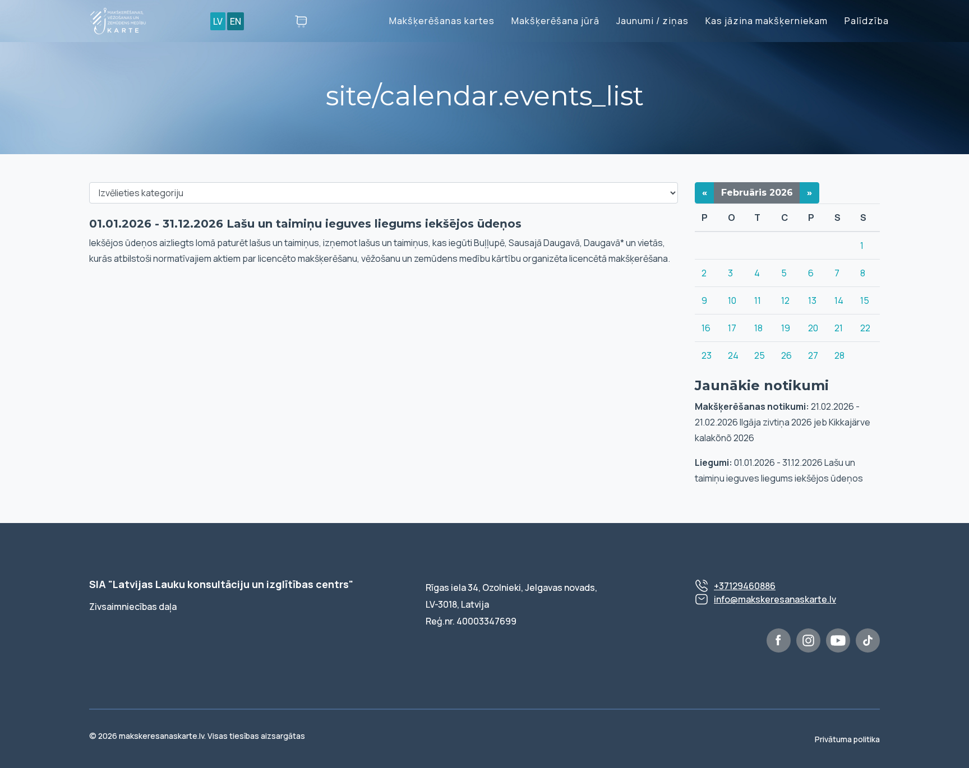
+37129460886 (745, 586)
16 (706, 328)
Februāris (757, 192)
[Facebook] (779, 640)
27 (813, 355)
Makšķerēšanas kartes (442, 21)
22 (865, 328)
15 (864, 300)
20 (813, 328)
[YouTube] (838, 640)
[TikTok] (868, 640)
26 (786, 355)
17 (732, 328)
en (235, 21)
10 (732, 300)
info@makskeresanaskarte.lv (775, 599)
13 (812, 300)
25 (759, 355)
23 (707, 355)
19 (785, 328)
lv (218, 21)
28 (839, 355)
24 (733, 355)
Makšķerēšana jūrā (555, 21)
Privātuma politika (847, 739)
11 (757, 300)
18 (758, 328)
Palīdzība (867, 21)
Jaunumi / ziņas (652, 21)
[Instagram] (808, 640)
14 (838, 300)
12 (785, 300)
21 (838, 328)
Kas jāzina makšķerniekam (766, 21)
